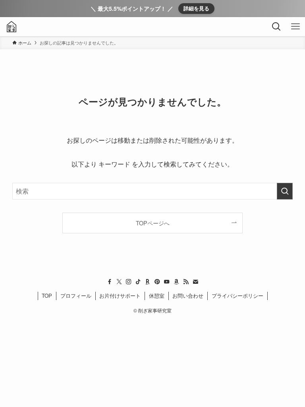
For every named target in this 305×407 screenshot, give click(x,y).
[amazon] (176, 281)
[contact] (195, 281)
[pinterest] (157, 281)
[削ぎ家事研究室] (11, 26)
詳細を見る (196, 8)
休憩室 (156, 295)
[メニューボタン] (295, 26)
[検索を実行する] (285, 191)
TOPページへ (153, 223)
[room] (147, 281)
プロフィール (75, 295)
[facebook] (109, 281)
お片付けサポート (120, 295)
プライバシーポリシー (237, 295)
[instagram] (128, 281)
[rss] (185, 281)
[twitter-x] (119, 281)
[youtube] (166, 281)
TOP (47, 295)
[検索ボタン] (276, 26)
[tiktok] (138, 281)
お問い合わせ (187, 295)
